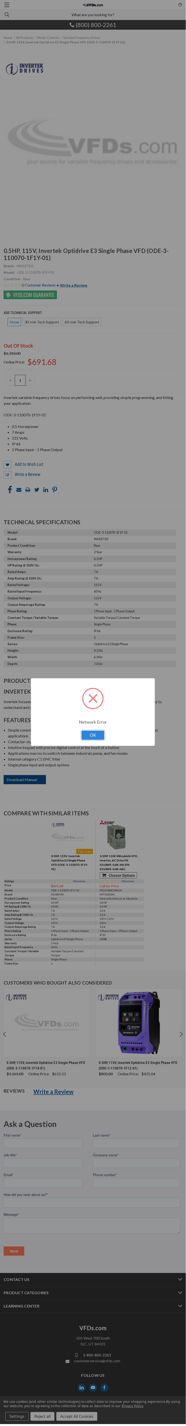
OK (93, 735)
